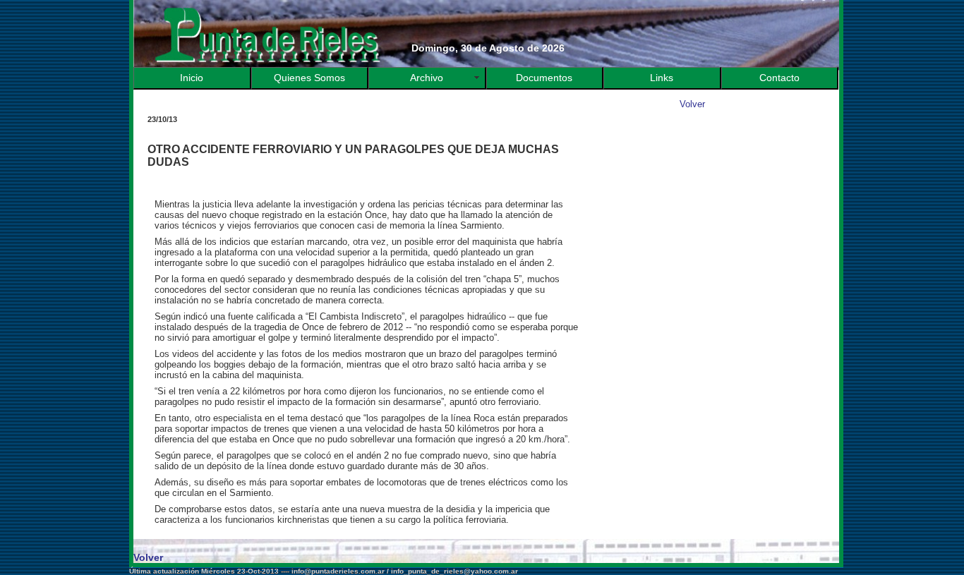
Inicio (191, 78)
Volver (692, 104)
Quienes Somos (309, 78)
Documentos (544, 78)
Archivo (426, 78)
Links (661, 78)
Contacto (779, 78)
